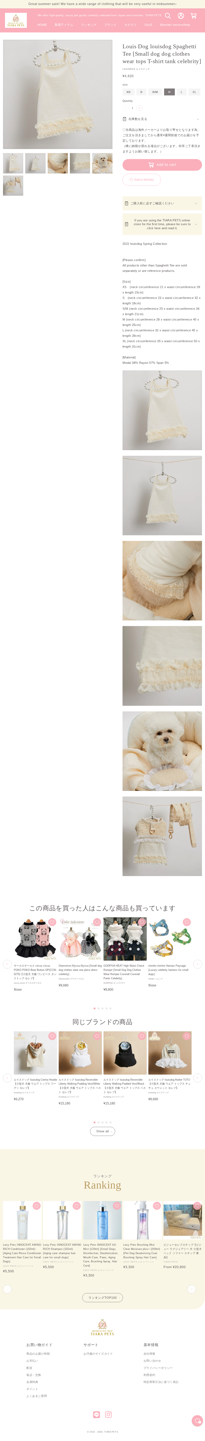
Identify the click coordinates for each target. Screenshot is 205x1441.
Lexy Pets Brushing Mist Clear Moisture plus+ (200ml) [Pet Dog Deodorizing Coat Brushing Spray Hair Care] (141, 1251)
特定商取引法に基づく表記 (161, 1382)
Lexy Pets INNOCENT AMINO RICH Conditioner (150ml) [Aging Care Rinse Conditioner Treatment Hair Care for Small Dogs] (22, 1253)
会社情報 (149, 1353)
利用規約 (149, 1374)
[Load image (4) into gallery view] (80, 163)
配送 (29, 1367)
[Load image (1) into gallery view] (13, 163)
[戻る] (7, 964)
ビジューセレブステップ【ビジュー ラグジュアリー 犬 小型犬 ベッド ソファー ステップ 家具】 (183, 1251)
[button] (110, 25)
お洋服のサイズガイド (98, 1353)
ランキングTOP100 (102, 1297)
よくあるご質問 (36, 1396)
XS (131, 92)
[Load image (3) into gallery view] (58, 163)
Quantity (128, 100)
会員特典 (32, 1382)
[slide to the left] (7, 1289)
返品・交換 (33, 1374)
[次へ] (197, 964)
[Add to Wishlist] (52, 922)
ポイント (32, 1389)
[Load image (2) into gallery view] (35, 163)
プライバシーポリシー (158, 1367)
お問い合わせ (152, 1360)
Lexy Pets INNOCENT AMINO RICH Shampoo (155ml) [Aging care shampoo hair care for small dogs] (62, 1251)
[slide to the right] (191, 1289)
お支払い (32, 1360)
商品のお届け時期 (38, 1353)
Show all (102, 1131)
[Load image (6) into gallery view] (13, 185)
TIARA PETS (111, 1432)
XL (194, 92)
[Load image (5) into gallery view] (102, 163)
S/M (157, 92)
